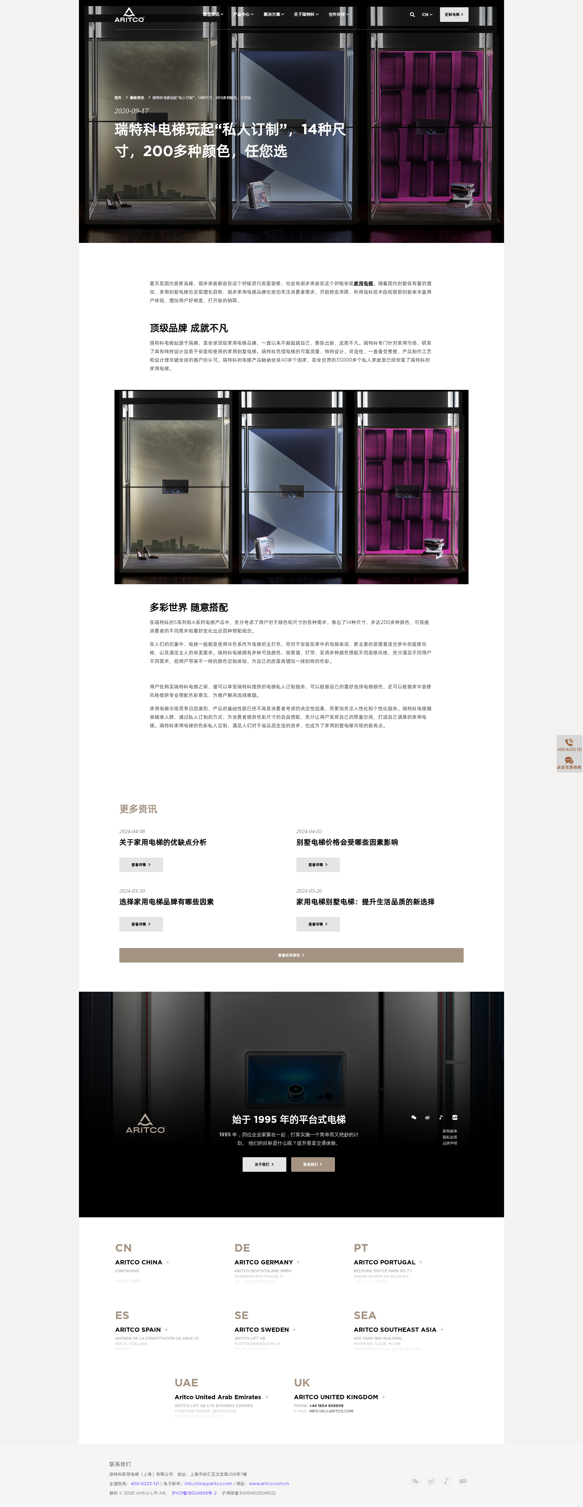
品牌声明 (450, 1143)
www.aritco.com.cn (269, 1483)
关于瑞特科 (304, 14)
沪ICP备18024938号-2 (194, 1493)
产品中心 (241, 14)
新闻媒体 (450, 1131)
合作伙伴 (337, 14)
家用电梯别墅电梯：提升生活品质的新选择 (365, 901)
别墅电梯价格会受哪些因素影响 (347, 842)
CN (425, 14)
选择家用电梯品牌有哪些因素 (166, 901)
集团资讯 (211, 14)
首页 (117, 97)
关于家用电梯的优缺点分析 (163, 842)
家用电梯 (363, 283)
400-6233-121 (145, 1483)
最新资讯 (137, 97)
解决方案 (272, 14)
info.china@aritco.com (208, 1483)
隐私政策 (450, 1137)
